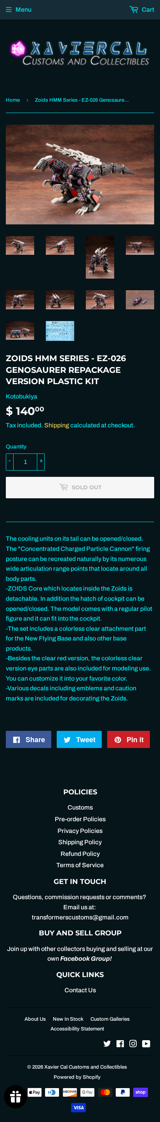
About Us (35, 1019)
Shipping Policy (80, 842)
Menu (23, 9)
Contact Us (80, 990)
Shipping (56, 425)
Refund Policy (80, 853)
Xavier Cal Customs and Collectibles (85, 1067)
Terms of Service (80, 865)
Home (13, 100)
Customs (80, 807)
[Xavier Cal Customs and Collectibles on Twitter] (107, 1044)
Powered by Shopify (77, 1077)
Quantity (16, 447)
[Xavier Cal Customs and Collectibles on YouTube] (146, 1044)
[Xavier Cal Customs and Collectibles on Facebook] (120, 1044)
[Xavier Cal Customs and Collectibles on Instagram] (133, 1044)
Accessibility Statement (77, 1029)
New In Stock (68, 1019)
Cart (147, 9)
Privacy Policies (80, 830)
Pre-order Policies (80, 819)
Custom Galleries (110, 1019)
